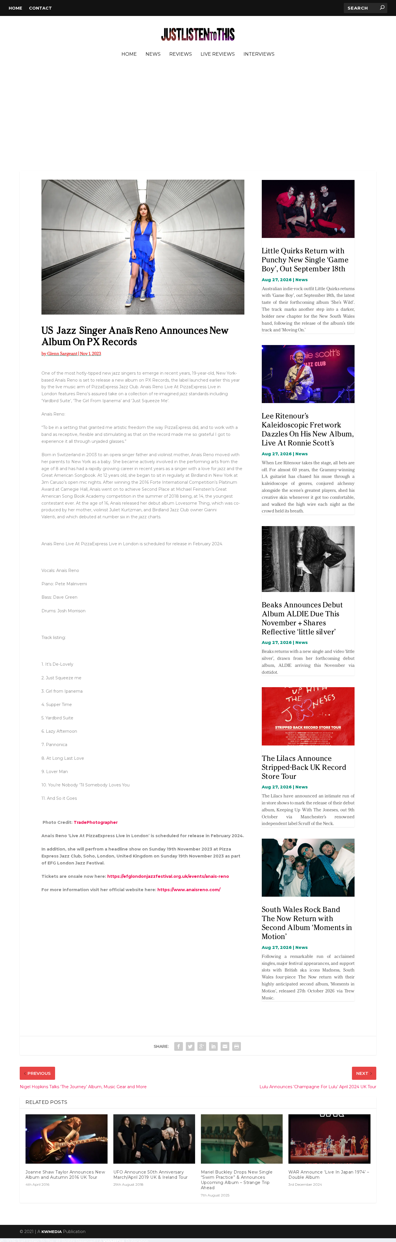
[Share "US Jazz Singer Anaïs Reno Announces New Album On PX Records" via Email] (225, 1046)
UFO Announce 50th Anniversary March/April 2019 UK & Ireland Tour (150, 1174)
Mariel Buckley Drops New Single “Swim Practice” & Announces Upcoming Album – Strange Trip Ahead (237, 1180)
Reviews (180, 54)
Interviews (259, 54)
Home (15, 8)
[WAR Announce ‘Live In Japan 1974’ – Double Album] (329, 1138)
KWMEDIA (51, 1231)
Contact (40, 8)
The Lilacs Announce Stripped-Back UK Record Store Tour (304, 767)
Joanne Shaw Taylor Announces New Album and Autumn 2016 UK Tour (65, 1174)
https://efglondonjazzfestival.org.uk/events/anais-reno (168, 876)
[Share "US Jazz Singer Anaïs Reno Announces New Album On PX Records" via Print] (236, 1046)
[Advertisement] (198, 115)
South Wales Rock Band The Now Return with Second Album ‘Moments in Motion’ (307, 923)
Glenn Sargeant (62, 353)
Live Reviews (218, 54)
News (153, 54)
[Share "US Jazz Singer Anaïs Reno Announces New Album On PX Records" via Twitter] (190, 1046)
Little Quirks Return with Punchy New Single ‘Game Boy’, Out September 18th (305, 259)
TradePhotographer (96, 822)
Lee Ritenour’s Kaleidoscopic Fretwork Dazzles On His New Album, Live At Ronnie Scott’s (308, 429)
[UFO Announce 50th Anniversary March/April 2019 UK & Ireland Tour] (154, 1138)
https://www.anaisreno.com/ (188, 889)
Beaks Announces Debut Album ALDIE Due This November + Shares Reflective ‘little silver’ (302, 618)
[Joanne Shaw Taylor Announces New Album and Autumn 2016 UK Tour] (66, 1138)
